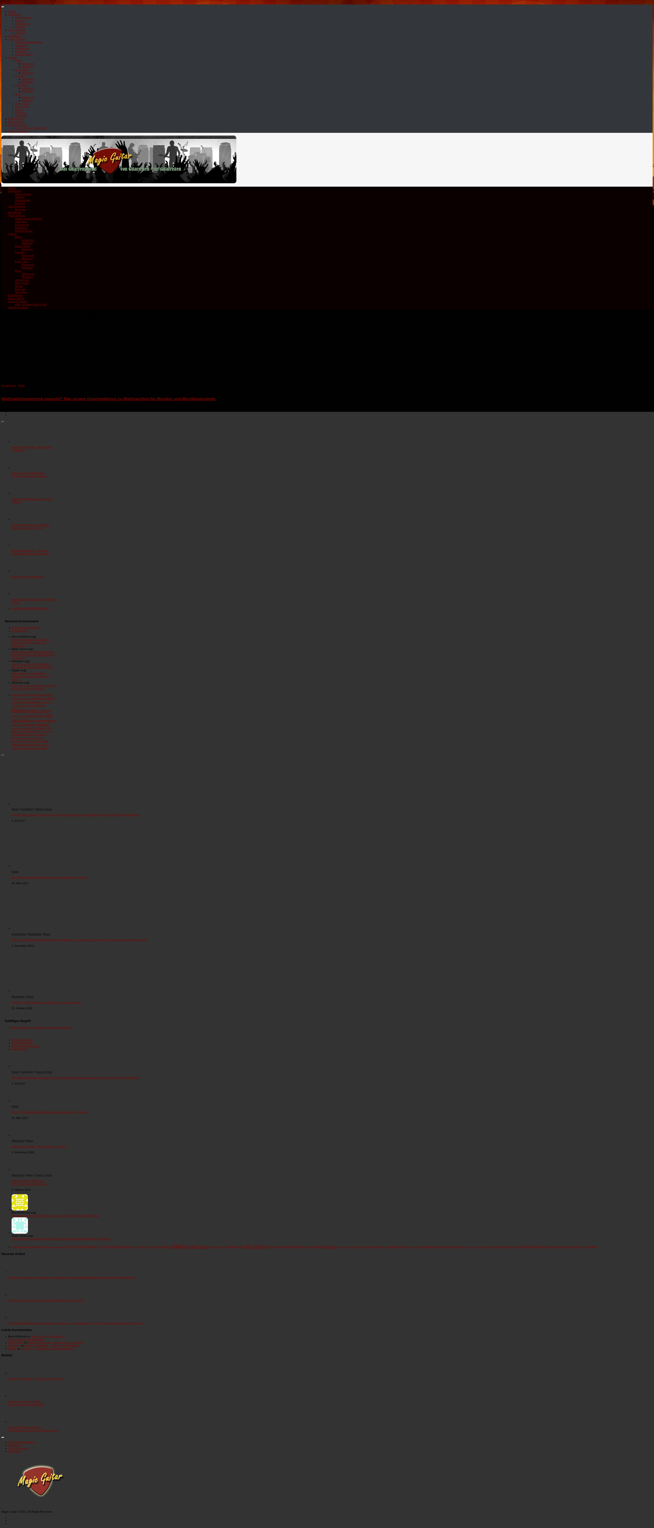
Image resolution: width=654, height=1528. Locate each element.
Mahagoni (14, 1345)
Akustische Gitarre (21, 694)
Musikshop (47, 732)
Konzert (44, 725)
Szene (45, 741)
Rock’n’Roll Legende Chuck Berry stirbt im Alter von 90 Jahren (49, 877)
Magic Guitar (18, 731)
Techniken (21, 115)
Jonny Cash (22, 103)
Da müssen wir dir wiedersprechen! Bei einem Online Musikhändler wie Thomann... (33, 655)
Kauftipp (16, 725)
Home (11, 11)
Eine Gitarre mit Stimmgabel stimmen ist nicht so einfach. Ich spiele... (31, 676)
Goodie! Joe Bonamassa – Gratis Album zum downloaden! (47, 1002)
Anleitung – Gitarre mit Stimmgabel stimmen (47, 1348)
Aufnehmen (18, 698)
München (17, 738)
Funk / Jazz (22, 85)
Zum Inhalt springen (13, 2)
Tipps (16, 745)
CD (33, 698)
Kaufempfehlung (45, 720)
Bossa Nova (22, 69)
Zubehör (20, 27)
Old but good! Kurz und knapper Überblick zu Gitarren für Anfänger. (32, 666)
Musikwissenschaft (36, 735)
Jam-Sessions (16, 30)
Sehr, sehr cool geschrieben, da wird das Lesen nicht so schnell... (34, 687)
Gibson (40, 705)
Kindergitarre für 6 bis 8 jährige (30, 608)
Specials (20, 112)
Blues (18, 60)
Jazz (31, 720)
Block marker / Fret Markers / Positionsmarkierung (42, 1027)
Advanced (28, 63)
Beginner (27, 66)
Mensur (31, 731)
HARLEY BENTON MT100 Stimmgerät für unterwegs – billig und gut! (33, 1429)
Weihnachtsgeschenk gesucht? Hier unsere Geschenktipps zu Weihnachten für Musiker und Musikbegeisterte (108, 398)
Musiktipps (14, 36)
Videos (12, 57)
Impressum (14, 1451)
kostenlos (16, 728)
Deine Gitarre (23, 17)
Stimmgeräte (22, 23)
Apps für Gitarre (17, 125)
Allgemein (21, 45)
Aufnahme (48, 695)
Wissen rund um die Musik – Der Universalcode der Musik (29, 475)
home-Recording (18, 716)
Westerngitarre (28, 748)
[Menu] (2, 6)
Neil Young (21, 106)
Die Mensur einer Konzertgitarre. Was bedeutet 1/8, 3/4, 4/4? (31, 526)
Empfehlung (15, 119)
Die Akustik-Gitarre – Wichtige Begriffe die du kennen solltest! (30, 552)
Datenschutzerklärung (21, 1442)
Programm (38, 738)
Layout (24, 728)
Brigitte (12, 1348)
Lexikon (42, 728)
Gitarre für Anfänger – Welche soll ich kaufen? (39, 1146)
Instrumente (34, 716)
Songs (19, 109)
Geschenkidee (28, 705)
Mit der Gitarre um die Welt (28, 576)
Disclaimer (14, 1445)
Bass (27, 698)
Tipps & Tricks (16, 39)
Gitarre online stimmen (28, 42)
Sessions (20, 33)
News (21, 385)
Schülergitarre (19, 741)
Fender (15, 705)
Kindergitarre (29, 725)
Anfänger (37, 694)
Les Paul (33, 728)
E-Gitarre (16, 702)
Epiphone (46, 702)
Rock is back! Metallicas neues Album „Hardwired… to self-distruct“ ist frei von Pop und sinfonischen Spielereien (79, 940)
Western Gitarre (561, 1247)
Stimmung (21, 51)
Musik (39, 731)
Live (49, 728)
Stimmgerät (33, 741)
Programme (22, 48)
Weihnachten (30, 745)
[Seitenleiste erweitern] (2, 421)
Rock (18, 94)
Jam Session (255, 1246)
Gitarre (19, 710)
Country (20, 76)
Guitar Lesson (38, 711)
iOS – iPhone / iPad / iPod (30, 128)
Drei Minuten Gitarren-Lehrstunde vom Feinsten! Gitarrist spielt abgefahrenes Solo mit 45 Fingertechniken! (75, 815)
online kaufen (27, 738)
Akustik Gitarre (24, 54)
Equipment (14, 14)
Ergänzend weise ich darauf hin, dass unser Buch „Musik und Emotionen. (31, 642)
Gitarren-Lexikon (18, 131)
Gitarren (20, 20)
